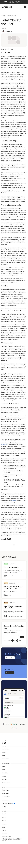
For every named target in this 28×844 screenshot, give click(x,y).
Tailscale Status (5, 782)
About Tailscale (5, 749)
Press (3, 755)
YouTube (4, 830)
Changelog (4, 779)
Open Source (5, 758)
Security (4, 776)
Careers (4, 752)
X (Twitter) (4, 833)
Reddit (3, 827)
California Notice (6, 796)
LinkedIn (4, 820)
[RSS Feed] (12, 640)
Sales (3, 769)
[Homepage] (6, 742)
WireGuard (4, 444)
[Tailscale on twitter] (17, 640)
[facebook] (8, 539)
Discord (4, 814)
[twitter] (5, 539)
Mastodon (4, 824)
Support (4, 766)
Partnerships (5, 772)
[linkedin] (10, 539)
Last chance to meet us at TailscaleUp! (14, 2)
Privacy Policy (5, 793)
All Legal (4, 806)
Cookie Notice (5, 800)
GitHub (3, 817)
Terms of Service (6, 790)
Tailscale (13, 500)
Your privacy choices (7, 803)
